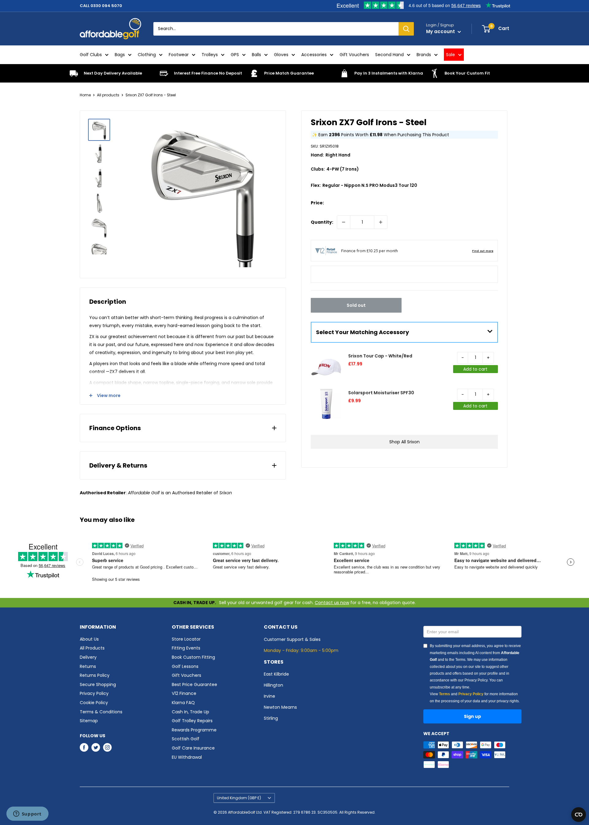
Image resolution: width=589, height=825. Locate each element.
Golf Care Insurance (193, 748)
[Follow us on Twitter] (95, 747)
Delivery (88, 657)
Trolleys (210, 55)
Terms (444, 694)
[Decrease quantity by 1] (343, 222)
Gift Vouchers (354, 55)
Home (85, 95)
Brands (424, 55)
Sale (450, 55)
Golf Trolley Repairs (192, 721)
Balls (256, 55)
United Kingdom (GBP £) (239, 798)
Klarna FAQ (183, 703)
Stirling (271, 718)
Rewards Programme (194, 730)
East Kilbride (276, 674)
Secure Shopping (98, 684)
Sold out (356, 305)
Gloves (281, 55)
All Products (92, 648)
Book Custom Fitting (193, 657)
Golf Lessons (185, 666)
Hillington (273, 685)
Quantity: (322, 222)
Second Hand (389, 55)
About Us (89, 639)
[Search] (406, 29)
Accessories (314, 55)
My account (441, 31)
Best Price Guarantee (194, 684)
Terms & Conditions (101, 712)
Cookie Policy (94, 703)
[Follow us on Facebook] (84, 747)
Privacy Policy (94, 693)
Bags (120, 55)
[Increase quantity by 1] (380, 222)
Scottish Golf (185, 739)
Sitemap (89, 721)
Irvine (269, 696)
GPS (235, 55)
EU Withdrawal (187, 757)
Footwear (179, 55)
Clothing (147, 55)
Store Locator (186, 639)
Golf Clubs (91, 55)
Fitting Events (186, 648)
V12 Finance (184, 693)
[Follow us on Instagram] (107, 747)
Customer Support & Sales (292, 639)
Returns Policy (95, 675)
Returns (88, 666)
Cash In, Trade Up (190, 712)
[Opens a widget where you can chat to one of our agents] (27, 814)
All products (108, 95)
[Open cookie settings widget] (578, 814)
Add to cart (475, 369)
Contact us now (332, 602)
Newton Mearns (280, 707)
